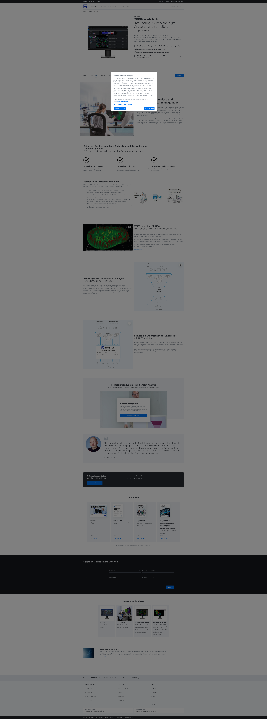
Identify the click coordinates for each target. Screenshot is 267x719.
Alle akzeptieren (149, 108)
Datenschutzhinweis (122, 101)
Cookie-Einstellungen (120, 108)
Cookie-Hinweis (117, 104)
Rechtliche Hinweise (127, 104)
